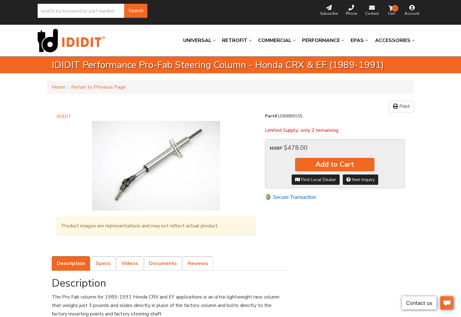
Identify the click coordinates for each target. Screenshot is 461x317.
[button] (92, 11)
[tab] (71, 263)
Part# (271, 116)
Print (404, 106)
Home (58, 87)
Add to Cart (334, 164)
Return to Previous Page (98, 87)
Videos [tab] (129, 263)
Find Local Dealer (318, 180)
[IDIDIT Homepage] (74, 40)
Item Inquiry (363, 180)
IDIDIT (64, 116)
